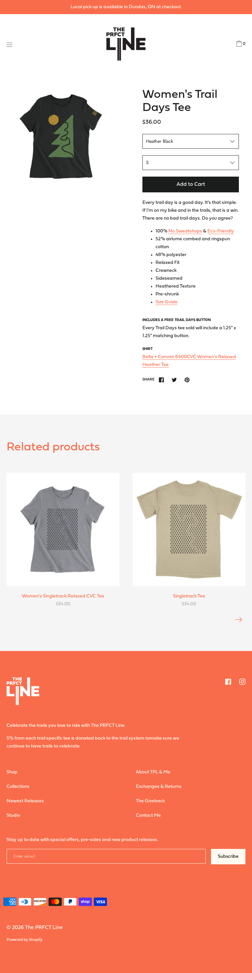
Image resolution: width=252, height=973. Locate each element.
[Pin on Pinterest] (187, 379)
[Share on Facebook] (161, 379)
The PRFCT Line (44, 927)
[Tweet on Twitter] (174, 379)
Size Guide (167, 302)
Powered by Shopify (24, 940)
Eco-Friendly (220, 231)
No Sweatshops (185, 231)
